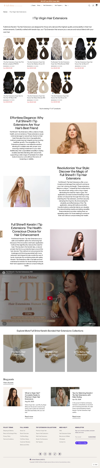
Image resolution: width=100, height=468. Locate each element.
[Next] (64, 1)
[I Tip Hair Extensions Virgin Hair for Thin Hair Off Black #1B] (14, 83)
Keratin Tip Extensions (42, 439)
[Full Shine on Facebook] (40, 454)
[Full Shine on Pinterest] (50, 454)
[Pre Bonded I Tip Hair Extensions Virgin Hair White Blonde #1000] (62, 49)
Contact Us (62, 442)
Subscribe (92, 437)
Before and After (24, 444)
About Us (22, 430)
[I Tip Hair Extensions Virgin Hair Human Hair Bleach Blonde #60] (38, 83)
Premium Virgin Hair (41, 430)
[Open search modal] (89, 5)
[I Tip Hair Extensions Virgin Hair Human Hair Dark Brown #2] (62, 83)
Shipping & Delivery (8, 430)
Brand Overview (24, 433)
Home (5, 12)
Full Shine (41, 462)
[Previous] (36, 1)
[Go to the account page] (92, 5)
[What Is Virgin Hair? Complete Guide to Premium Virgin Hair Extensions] (17, 403)
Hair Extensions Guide (65, 433)
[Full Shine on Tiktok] (55, 454)
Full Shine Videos (24, 439)
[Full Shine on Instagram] (45, 454)
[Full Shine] (13, 5)
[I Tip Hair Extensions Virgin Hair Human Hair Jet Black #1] (86, 49)
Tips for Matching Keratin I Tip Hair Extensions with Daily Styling (82, 395)
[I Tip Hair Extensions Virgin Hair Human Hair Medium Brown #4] (38, 49)
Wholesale (62, 439)
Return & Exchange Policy (10, 433)
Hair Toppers (39, 442)
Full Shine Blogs (24, 436)
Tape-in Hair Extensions (42, 433)
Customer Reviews (25, 442)
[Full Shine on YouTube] (59, 454)
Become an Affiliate (64, 436)
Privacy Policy (6, 436)
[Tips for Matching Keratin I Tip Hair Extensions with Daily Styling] (65, 403)
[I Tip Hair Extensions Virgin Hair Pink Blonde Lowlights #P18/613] (14, 49)
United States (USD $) (38, 459)
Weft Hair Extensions (41, 436)
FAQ (60, 430)
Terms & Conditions (8, 439)
